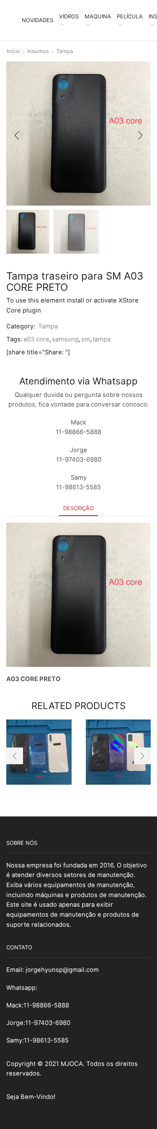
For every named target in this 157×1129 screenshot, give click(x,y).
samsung (65, 339)
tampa (102, 339)
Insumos (38, 51)
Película (130, 16)
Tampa (64, 51)
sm (85, 339)
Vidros (69, 16)
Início (13, 51)
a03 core (36, 339)
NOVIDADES (37, 20)
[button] (16, 135)
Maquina (98, 16)
